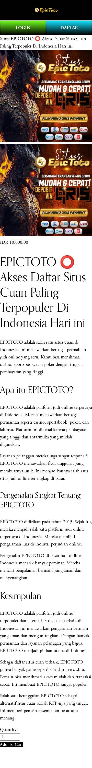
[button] (11, 744)
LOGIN (23, 27)
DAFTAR (69, 27)
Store (4, 39)
